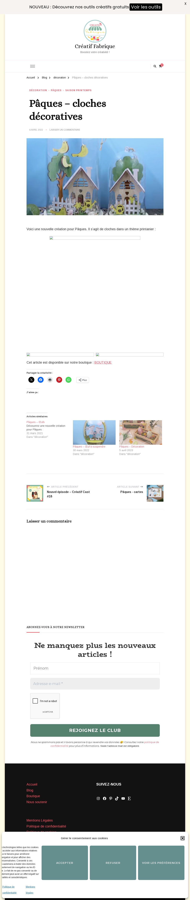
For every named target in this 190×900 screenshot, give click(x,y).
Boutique (33, 796)
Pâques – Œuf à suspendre (89, 446)
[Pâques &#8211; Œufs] (50, 429)
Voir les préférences (161, 862)
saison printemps (78, 90)
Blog (30, 790)
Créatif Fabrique (95, 46)
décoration (38, 90)
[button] (182, 838)
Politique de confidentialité (46, 826)
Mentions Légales (40, 820)
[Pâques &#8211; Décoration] (140, 432)
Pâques (56, 90)
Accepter (64, 862)
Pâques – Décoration (131, 446)
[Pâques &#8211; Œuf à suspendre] (94, 432)
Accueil (32, 784)
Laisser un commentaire (65, 130)
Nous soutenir (37, 802)
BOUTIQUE (103, 362)
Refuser (113, 862)
